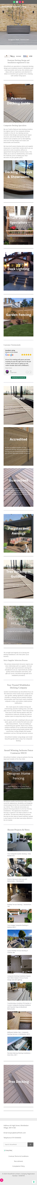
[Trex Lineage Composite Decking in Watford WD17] (19, 916)
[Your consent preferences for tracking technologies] (34, 1182)
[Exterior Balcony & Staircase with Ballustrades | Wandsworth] (19, 867)
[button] (30, 372)
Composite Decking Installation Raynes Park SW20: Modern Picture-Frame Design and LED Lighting (19, 978)
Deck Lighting (18, 269)
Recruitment (18, 1161)
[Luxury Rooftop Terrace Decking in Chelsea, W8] (19, 939)
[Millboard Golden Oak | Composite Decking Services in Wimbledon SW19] (19, 1020)
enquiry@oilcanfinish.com (17, 1133)
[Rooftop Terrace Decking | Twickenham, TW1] (19, 893)
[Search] (30, 1144)
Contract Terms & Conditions (18, 1156)
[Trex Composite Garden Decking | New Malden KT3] (19, 842)
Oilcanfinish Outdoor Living (14, 6)
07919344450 (16, 1138)
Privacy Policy (8, 1150)
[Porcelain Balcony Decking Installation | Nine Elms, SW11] (19, 1044)
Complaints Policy (18, 1166)
